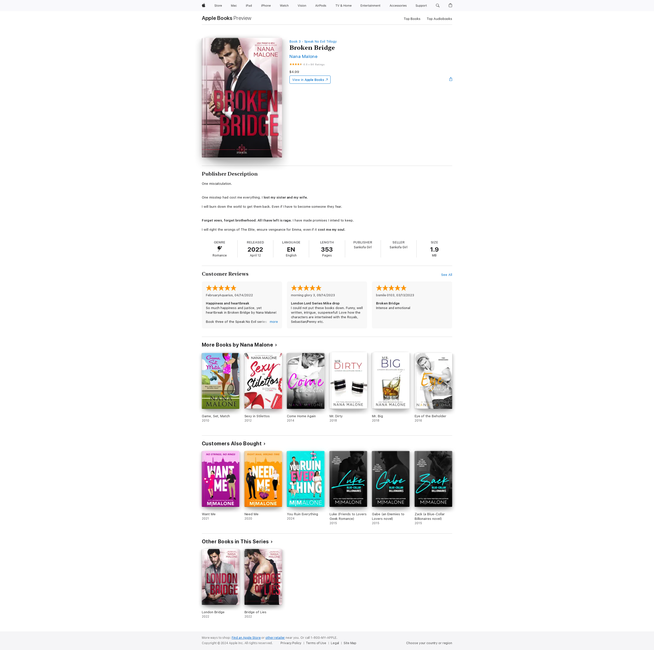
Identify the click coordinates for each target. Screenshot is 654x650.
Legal (335, 643)
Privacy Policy (291, 643)
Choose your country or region (429, 643)
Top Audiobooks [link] (439, 19)
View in (308, 80)
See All (446, 275)
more (274, 322)
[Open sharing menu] (451, 79)
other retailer (275, 638)
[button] (438, 5)
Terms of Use (316, 643)
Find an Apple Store (246, 638)
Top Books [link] (412, 19)
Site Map (350, 643)
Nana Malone (303, 56)
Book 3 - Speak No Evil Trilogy (313, 41)
